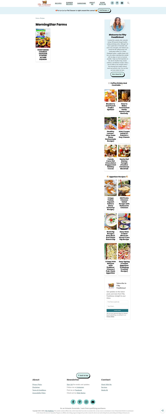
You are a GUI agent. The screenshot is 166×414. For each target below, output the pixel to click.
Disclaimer (36, 387)
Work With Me (102, 3)
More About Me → (117, 74)
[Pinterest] (79, 401)
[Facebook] (73, 401)
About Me (92, 3)
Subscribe (81, 3)
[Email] (92, 401)
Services (104, 387)
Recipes (58, 3)
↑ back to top (83, 375)
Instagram (80, 387)
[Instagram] (86, 401)
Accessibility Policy (39, 393)
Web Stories (81, 393)
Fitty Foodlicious (49, 411)
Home (37, 18)
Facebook (78, 390)
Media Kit (104, 390)
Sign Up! (70, 384)
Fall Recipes (103, 10)
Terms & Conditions (39, 390)
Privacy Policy (37, 384)
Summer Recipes (69, 3)
